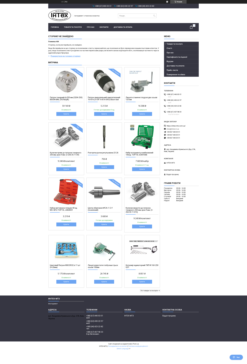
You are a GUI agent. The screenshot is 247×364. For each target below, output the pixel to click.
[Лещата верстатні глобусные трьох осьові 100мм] (104, 249)
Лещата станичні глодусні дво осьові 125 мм (141, 98)
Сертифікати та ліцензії (177, 57)
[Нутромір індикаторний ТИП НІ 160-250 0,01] (142, 249)
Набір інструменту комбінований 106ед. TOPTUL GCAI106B (139, 154)
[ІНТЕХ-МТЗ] (59, 16)
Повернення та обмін (176, 75)
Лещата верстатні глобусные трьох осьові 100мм (103, 266)
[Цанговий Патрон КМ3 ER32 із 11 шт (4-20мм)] (66, 249)
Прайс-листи (172, 70)
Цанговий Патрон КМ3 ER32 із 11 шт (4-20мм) (65, 266)
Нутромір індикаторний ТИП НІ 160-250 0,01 (142, 266)
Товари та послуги (73, 27)
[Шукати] (154, 16)
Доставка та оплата (123, 27)
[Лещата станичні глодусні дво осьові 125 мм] (142, 81)
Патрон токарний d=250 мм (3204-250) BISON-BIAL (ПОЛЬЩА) (66, 98)
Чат (238, 357)
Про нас (90, 27)
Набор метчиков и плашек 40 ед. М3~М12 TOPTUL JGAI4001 (63, 209)
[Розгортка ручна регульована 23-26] (104, 137)
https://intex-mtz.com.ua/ (176, 126)
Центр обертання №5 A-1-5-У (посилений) (100, 209)
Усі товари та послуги (149, 291)
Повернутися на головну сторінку (65, 56)
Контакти (104, 27)
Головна (55, 27)
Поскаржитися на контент (117, 346)
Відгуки (170, 61)
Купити (66, 114)
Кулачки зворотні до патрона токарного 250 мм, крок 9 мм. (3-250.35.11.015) (139, 210)
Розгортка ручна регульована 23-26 (103, 153)
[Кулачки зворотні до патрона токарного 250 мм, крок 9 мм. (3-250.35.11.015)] (142, 192)
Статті (169, 48)
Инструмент (53, 304)
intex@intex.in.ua (173, 129)
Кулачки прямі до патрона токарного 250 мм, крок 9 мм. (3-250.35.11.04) (65, 154)
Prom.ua (136, 344)
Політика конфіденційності (138, 346)
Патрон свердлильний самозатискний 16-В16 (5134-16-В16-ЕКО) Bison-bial (104, 98)
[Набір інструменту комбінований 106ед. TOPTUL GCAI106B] (142, 137)
